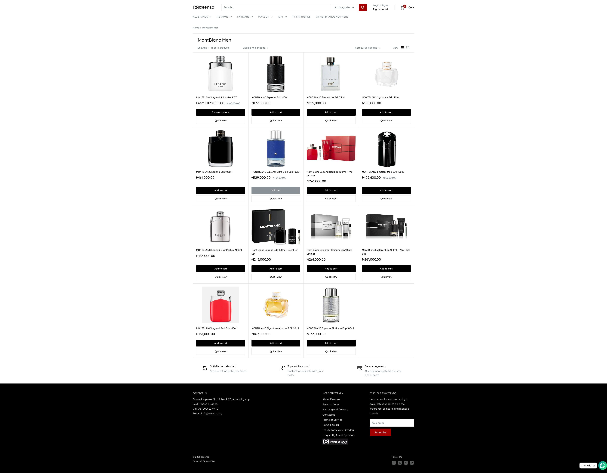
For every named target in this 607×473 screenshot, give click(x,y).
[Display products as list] (407, 47)
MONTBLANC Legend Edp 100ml (214, 171)
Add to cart (276, 112)
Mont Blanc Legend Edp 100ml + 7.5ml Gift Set (274, 251)
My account (380, 9)
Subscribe (380, 432)
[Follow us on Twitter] (400, 463)
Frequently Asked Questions (339, 435)
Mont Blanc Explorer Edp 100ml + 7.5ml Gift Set (386, 251)
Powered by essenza (204, 461)
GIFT (280, 16)
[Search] (363, 7)
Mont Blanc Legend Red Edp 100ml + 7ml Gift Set (330, 173)
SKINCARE (243, 16)
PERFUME (222, 16)
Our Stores (328, 414)
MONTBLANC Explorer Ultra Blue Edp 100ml (275, 171)
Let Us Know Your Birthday (338, 430)
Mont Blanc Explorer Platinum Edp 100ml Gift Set (329, 251)
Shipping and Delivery (335, 409)
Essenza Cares (331, 404)
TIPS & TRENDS (301, 16)
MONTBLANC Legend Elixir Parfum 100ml (219, 249)
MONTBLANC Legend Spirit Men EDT (216, 97)
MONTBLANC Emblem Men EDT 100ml (383, 171)
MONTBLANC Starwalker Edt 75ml (326, 97)
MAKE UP (263, 16)
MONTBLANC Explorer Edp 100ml (269, 97)
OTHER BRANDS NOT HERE (332, 16)
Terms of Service (332, 419)
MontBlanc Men (210, 27)
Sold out (276, 190)
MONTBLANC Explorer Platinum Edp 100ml (330, 328)
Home (196, 27)
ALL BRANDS (200, 16)
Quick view (221, 120)
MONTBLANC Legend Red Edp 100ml (216, 328)
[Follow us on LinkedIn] (412, 463)
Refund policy (330, 424)
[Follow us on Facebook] (394, 463)
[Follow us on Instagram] (406, 463)
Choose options (220, 112)
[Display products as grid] (402, 47)
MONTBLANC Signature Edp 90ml (380, 97)
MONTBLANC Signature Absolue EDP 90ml (275, 328)
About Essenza (331, 399)
